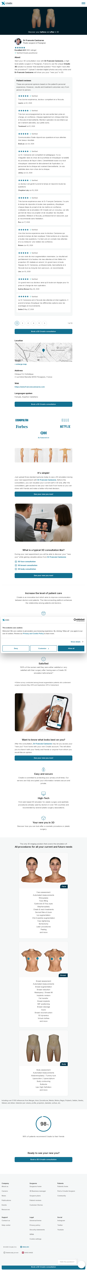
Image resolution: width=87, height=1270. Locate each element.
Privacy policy (35, 1225)
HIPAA (32, 1234)
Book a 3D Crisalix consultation (43, 331)
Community (61, 1196)
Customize (42, 648)
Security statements (37, 1230)
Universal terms (35, 1220)
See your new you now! (43, 494)
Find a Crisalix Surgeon (66, 1191)
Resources (6, 1209)
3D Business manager (38, 1191)
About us (5, 1186)
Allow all (71, 648)
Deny (16, 648)
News (4, 1196)
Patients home (62, 1186)
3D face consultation (27, 561)
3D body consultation (27, 569)
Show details (75, 642)
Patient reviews (35, 1200)
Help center (6, 1225)
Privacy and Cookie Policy (33, 633)
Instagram (61, 1220)
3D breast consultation (27, 565)
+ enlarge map (21, 364)
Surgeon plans (35, 1196)
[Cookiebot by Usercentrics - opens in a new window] (75, 620)
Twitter (60, 1225)
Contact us (6, 1220)
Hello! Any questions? (67, 1262)
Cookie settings (35, 1239)
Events (4, 1205)
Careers (5, 1191)
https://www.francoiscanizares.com (30, 387)
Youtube (60, 1230)
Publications (6, 1200)
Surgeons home (35, 1186)
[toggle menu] (83, 3)
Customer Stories (36, 1205)
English (26, 1247)
